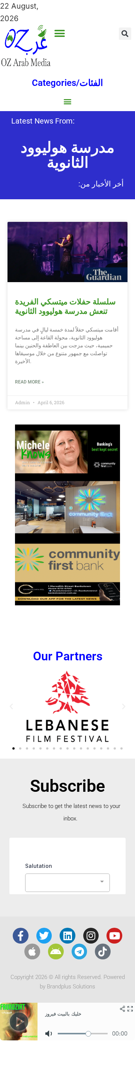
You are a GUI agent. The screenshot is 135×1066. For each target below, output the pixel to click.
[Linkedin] (67, 936)
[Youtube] (114, 936)
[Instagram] (91, 936)
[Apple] (32, 951)
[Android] (56, 951)
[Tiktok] (103, 951)
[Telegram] (79, 951)
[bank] (67, 602)
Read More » (29, 382)
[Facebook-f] (20, 936)
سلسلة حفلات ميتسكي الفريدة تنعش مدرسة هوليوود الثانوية (65, 306)
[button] (59, 33)
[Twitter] (44, 936)
